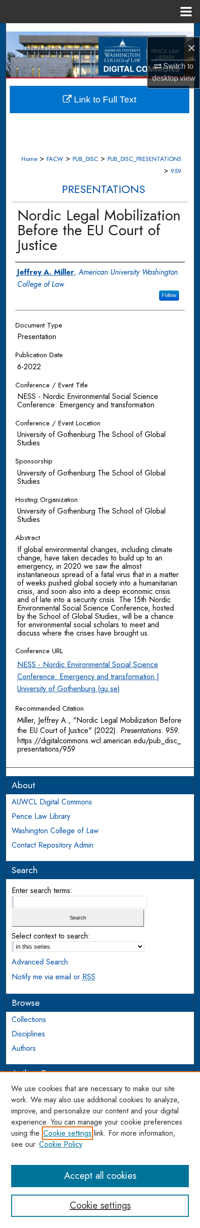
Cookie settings (67, 1133)
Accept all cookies (100, 1176)
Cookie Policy (60, 1144)
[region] (100, 1149)
